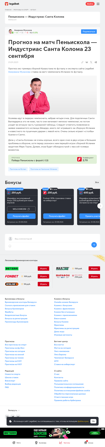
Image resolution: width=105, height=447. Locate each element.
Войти (90, 4)
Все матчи (59, 344)
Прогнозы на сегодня (15, 351)
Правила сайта (61, 380)
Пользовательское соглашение (69, 384)
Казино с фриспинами (64, 308)
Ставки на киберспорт (64, 364)
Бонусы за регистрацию (16, 318)
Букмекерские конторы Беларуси (21, 302)
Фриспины (59, 325)
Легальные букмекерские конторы (21, 260)
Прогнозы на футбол (14, 348)
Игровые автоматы (63, 335)
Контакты (58, 377)
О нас (56, 374)
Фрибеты (9, 312)
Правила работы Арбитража (67, 400)
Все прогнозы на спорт (16, 344)
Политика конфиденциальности (69, 387)
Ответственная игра (63, 397)
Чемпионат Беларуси (64, 358)
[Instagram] (7, 417)
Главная (8, 10)
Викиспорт (10, 380)
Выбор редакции (13, 384)
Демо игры (59, 331)
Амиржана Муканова (19, 71)
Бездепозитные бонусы (16, 315)
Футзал (33, 10)
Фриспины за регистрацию (66, 328)
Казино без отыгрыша (64, 312)
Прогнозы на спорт (20, 10)
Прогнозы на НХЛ (13, 364)
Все (97, 182)
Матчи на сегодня (62, 348)
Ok (93, 421)
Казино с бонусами (63, 305)
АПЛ (56, 361)
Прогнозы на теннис (14, 358)
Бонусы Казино (61, 322)
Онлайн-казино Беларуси (66, 302)
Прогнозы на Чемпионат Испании (43, 169)
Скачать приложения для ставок (20, 305)
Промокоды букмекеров (16, 322)
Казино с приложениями (65, 315)
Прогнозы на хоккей (14, 354)
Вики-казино (60, 318)
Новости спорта (12, 374)
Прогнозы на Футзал (18, 169)
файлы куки (83, 421)
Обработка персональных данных (70, 394)
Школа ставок (11, 377)
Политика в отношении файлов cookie (72, 390)
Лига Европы (60, 354)
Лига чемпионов (61, 351)
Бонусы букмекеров (14, 308)
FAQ (7, 387)
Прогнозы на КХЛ (13, 361)
